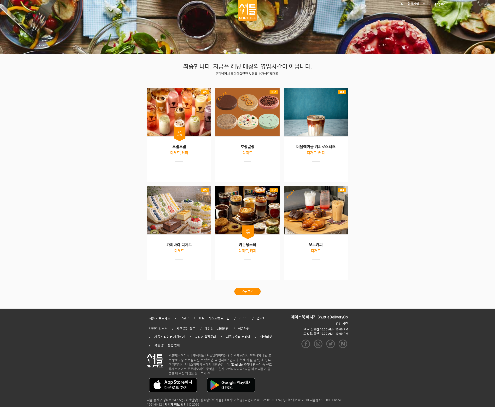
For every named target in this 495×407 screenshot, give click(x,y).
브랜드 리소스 (158, 329)
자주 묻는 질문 (186, 329)
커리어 (243, 318)
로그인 (427, 4)
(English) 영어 (240, 364)
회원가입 (413, 4)
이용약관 (244, 329)
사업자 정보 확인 (175, 404)
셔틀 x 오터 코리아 (238, 337)
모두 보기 (247, 291)
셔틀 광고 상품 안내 (167, 345)
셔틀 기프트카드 (159, 318)
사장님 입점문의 (205, 337)
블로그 (184, 318)
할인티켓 (266, 337)
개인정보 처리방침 (217, 329)
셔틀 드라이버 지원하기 (169, 337)
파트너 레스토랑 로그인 (214, 318)
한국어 (257, 364)
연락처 (261, 318)
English (440, 4)
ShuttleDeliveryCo (332, 317)
